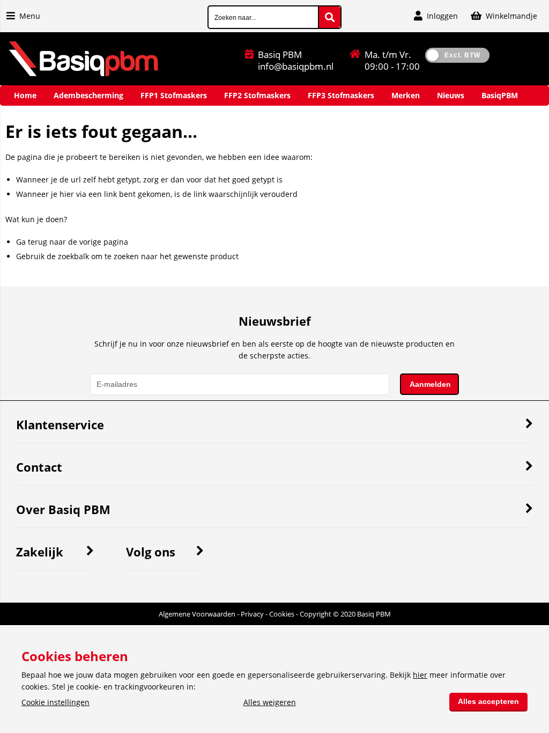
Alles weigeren (269, 702)
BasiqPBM (499, 95)
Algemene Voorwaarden (197, 614)
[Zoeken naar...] (329, 17)
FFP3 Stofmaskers (341, 95)
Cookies (281, 614)
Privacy (252, 614)
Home (25, 95)
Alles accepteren (488, 701)
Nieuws (450, 95)
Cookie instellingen (55, 702)
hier (420, 675)
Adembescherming (88, 95)
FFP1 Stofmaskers (173, 95)
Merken (405, 95)
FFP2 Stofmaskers (257, 95)
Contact (39, 467)
